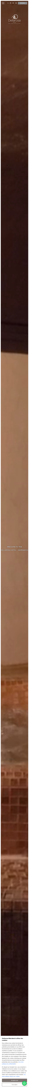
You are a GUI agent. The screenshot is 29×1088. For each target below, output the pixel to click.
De (16, 3)
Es (13, 3)
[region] (14, 1062)
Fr (10, 3)
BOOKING (22, 3)
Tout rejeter (14, 1084)
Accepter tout (14, 1080)
